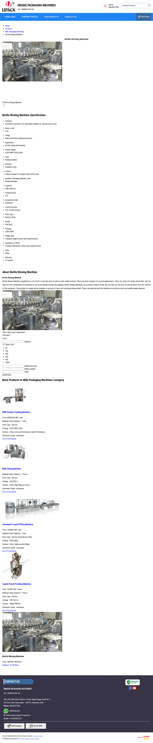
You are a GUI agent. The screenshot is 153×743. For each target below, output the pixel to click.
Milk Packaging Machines (14, 32)
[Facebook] (130, 689)
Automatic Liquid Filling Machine (17, 524)
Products (8, 29)
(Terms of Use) (37, 736)
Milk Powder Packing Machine (16, 412)
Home (7, 26)
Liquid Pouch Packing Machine (16, 584)
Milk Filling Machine (11, 468)
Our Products (51, 17)
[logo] (9, 11)
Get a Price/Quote (9, 439)
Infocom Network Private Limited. (29, 739)
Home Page (10, 17)
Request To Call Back (10, 665)
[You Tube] (134, 689)
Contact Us (70, 17)
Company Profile (29, 17)
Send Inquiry (145, 17)
